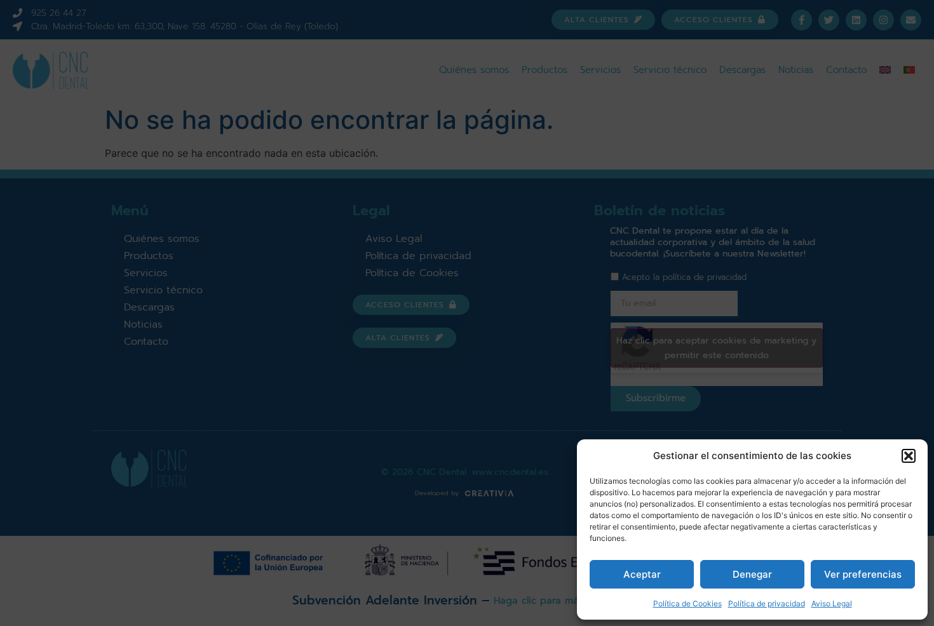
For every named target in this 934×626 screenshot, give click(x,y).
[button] (908, 456)
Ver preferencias (863, 574)
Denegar (752, 574)
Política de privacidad (766, 603)
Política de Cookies (687, 603)
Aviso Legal (831, 603)
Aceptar (642, 574)
